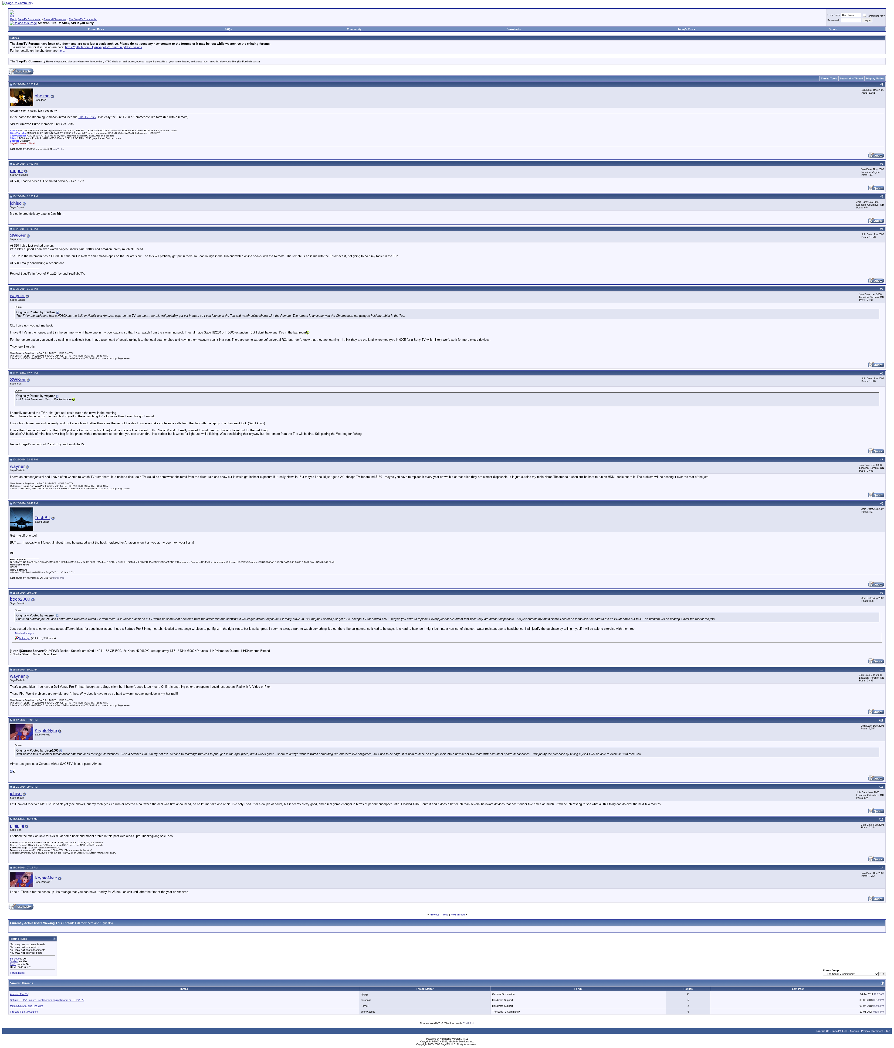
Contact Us (822, 1031)
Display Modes (875, 78)
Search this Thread (851, 78)
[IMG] (13, 964)
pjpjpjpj (17, 825)
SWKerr (18, 235)
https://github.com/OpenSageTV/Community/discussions (103, 47)
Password (833, 20)
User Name (833, 15)
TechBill (42, 517)
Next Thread (457, 914)
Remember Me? (876, 15)
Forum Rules (96, 29)
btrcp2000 (20, 599)
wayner (17, 295)
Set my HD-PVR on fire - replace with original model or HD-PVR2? (47, 1000)
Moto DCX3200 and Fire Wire (26, 1005)
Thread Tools (829, 78)
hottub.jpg (24, 638)
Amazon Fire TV (19, 994)
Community (354, 29)
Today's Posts (686, 29)
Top (888, 1031)
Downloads (514, 29)
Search (833, 29)
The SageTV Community (83, 19)
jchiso (16, 203)
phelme (42, 95)
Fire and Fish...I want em (24, 1011)
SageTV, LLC (839, 1031)
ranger (16, 170)
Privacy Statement (872, 1031)
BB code (15, 958)
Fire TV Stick (87, 117)
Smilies (14, 961)
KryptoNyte (46, 730)
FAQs (228, 29)
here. (61, 50)
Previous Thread (439, 914)
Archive (854, 1031)
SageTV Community (29, 19)
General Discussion (55, 19)
